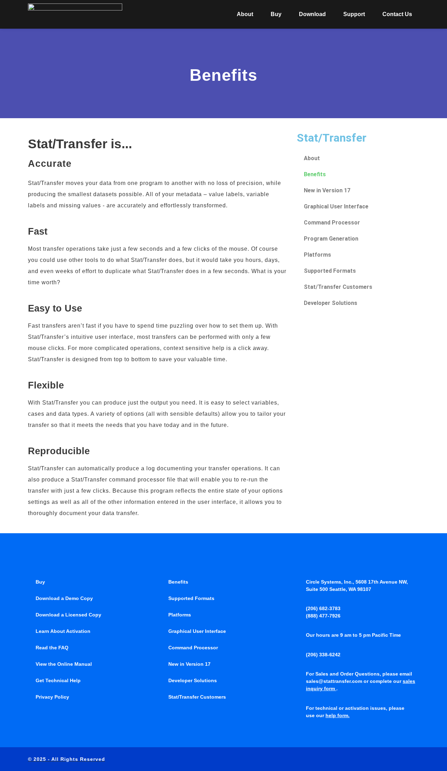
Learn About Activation (63, 631)
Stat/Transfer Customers (338, 287)
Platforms (317, 254)
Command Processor (332, 222)
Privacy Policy (52, 697)
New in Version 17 (327, 190)
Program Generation (331, 238)
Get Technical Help (58, 680)
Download (312, 14)
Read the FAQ (52, 647)
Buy (276, 14)
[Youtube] (415, 759)
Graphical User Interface (336, 206)
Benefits (315, 174)
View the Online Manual (64, 664)
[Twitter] (386, 759)
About (245, 14)
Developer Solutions (330, 303)
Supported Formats (330, 270)
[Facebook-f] (372, 759)
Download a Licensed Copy (68, 614)
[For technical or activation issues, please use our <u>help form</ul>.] (298, 708)
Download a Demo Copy (64, 598)
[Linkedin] (401, 759)
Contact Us (397, 14)
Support (354, 14)
